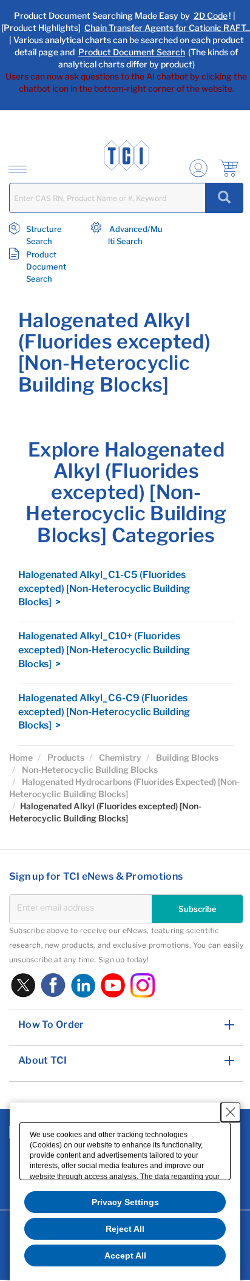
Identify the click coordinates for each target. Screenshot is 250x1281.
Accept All (125, 1255)
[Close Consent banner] (230, 1112)
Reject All (125, 1229)
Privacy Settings (125, 1202)
